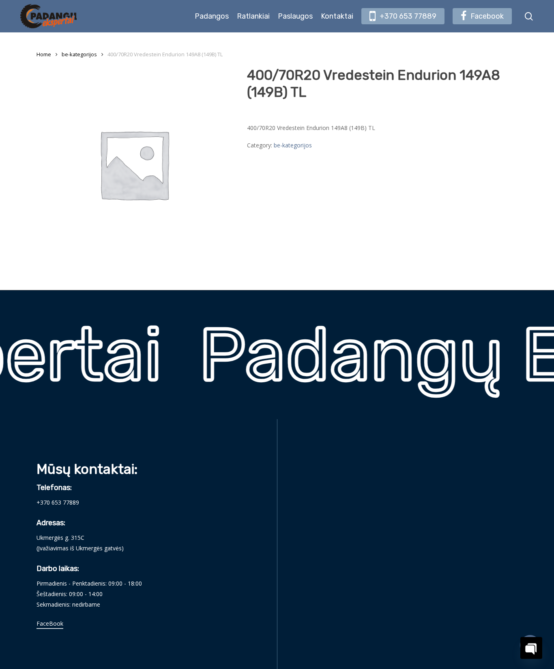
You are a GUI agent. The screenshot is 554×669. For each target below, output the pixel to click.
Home (44, 54)
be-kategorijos (79, 54)
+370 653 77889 (58, 502)
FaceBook (50, 623)
